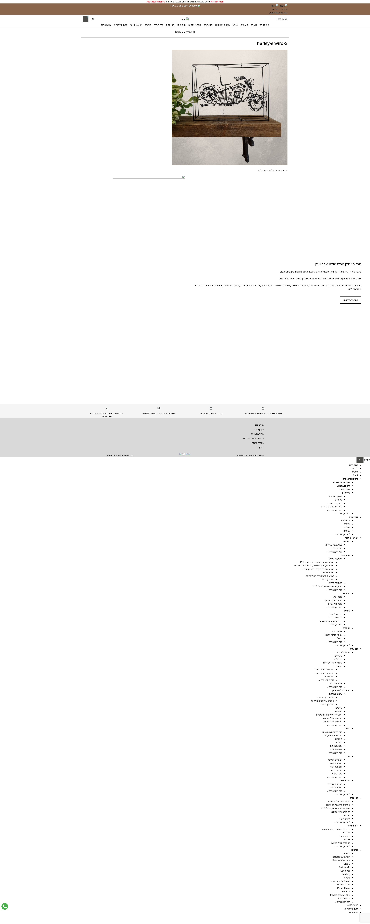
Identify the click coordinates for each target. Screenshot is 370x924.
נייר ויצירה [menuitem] (353, 825)
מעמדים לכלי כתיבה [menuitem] (332, 718)
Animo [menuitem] (347, 853)
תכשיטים (208, 25)
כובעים (244, 25)
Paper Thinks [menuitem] (343, 888)
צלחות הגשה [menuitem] (336, 746)
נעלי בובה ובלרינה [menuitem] (333, 545)
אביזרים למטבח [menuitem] (335, 760)
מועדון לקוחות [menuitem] (351, 909)
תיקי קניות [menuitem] (345, 489)
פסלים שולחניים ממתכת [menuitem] (322, 701)
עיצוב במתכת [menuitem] (335, 694)
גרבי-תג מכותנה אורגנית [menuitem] (331, 621)
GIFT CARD (136, 25)
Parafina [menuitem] (346, 891)
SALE (235, 25)
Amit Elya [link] (244, 456)
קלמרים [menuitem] (338, 500)
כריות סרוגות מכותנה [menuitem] (324, 669)
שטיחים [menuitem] (338, 656)
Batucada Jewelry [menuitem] (341, 857)
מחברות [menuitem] (346, 832)
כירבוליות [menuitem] (338, 659)
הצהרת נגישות (258, 442)
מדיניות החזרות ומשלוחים (253, 438)
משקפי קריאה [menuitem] (335, 583)
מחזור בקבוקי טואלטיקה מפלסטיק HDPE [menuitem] (314, 565)
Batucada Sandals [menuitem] (341, 860)
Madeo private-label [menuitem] (340, 895)
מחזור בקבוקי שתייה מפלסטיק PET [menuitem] (317, 562)
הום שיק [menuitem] (354, 649)
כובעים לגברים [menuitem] (335, 604)
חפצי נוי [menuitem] (338, 711)
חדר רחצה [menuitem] (345, 780)
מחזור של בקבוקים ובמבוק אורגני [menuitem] (318, 569)
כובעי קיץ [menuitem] (337, 597)
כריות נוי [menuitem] (338, 666)
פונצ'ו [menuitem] (339, 638)
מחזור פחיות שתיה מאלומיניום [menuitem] (320, 576)
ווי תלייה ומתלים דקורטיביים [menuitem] (329, 715)
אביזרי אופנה (194, 25)
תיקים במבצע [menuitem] (343, 486)
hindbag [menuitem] (346, 874)
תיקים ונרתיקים (222, 25)
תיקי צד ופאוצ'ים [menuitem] (341, 482)
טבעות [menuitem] (347, 531)
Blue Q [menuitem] (347, 864)
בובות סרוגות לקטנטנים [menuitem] (339, 801)
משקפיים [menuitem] (353, 465)
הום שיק (181, 25)
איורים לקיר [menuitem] (345, 819)
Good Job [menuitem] (345, 871)
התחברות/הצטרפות (156, 1)
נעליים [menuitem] (346, 541)
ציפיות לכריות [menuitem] (336, 683)
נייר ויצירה (158, 25)
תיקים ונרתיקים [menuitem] (350, 479)
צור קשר (260, 447)
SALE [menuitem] (355, 475)
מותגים (148, 25)
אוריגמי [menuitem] (347, 815)
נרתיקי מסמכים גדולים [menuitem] (331, 506)
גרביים (254, 25)
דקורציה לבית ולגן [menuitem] (341, 690)
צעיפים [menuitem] (346, 628)
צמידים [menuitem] (347, 524)
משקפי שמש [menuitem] (335, 558)
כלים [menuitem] (347, 728)
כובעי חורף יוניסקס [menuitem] (333, 600)
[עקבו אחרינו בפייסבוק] (282, 9)
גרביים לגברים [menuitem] (335, 617)
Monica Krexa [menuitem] (343, 884)
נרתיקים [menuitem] (346, 493)
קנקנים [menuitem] (338, 739)
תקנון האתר (259, 429)
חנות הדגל (106, 25)
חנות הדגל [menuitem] (353, 912)
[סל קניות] (85, 19)
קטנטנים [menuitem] (354, 798)
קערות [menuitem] (339, 742)
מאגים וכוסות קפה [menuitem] (333, 735)
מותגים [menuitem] (354, 850)
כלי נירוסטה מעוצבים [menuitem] (332, 732)
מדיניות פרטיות (257, 433)
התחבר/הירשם (350, 300)
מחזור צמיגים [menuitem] (328, 572)
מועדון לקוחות (120, 25)
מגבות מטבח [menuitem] (336, 763)
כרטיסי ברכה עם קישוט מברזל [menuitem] (336, 829)
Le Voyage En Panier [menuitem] (340, 881)
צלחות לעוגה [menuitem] (336, 749)
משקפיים (264, 25)
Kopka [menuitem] (347, 877)
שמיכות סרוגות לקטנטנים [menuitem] (338, 805)
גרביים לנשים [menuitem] (336, 614)
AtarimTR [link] (261, 456)
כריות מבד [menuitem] (329, 676)
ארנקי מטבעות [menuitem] (335, 496)
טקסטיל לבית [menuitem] (343, 652)
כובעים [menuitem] (355, 472)
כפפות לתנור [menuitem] (336, 770)
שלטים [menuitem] (339, 708)
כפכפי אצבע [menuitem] (336, 548)
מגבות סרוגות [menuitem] (336, 767)
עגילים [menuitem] (347, 527)
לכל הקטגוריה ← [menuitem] (334, 510)
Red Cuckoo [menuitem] (344, 898)
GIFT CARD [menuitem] (352, 905)
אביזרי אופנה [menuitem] (351, 538)
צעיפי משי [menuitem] (337, 631)
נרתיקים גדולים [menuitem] (335, 503)
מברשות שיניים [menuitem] (335, 784)
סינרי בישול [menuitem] (337, 773)
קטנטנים (170, 25)
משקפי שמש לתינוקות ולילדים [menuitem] (327, 586)
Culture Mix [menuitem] (344, 867)
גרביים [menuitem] (355, 468)
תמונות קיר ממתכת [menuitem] (325, 697)
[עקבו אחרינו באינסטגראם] (273, 9)
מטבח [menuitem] (347, 756)
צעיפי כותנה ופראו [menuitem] (333, 635)
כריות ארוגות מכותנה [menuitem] (324, 673)
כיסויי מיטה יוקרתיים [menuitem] (332, 662)
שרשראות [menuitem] (345, 520)
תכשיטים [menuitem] (353, 517)
